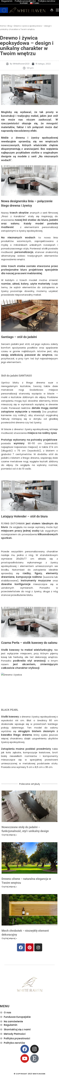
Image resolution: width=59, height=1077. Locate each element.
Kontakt (24, 3)
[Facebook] (21, 947)
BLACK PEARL (9, 709)
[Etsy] (34, 1058)
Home (3, 26)
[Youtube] (24, 1058)
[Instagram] (38, 947)
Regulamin (6, 1)
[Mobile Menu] (56, 10)
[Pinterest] (30, 947)
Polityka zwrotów (46, 1)
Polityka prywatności (25, 1)
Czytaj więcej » (9, 834)
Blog (10, 26)
